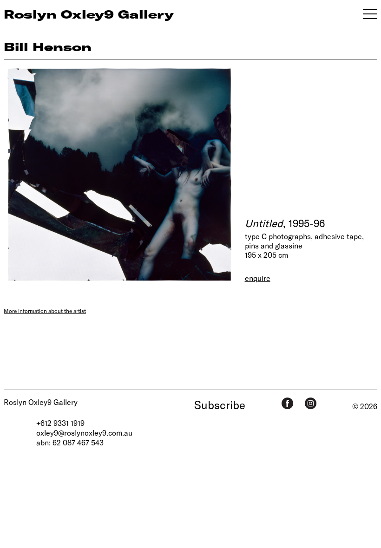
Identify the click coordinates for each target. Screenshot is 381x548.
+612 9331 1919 (60, 422)
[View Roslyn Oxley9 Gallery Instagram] (310, 403)
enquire (257, 278)
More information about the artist (45, 310)
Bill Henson (48, 46)
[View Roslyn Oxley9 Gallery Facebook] (287, 403)
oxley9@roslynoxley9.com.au (84, 432)
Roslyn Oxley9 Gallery (41, 402)
